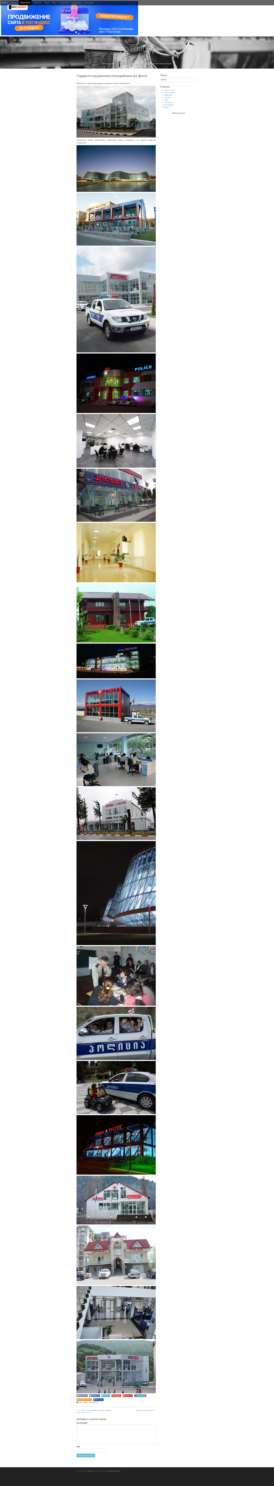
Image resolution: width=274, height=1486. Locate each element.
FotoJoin (90, 1471)
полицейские (94, 1402)
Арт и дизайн (76, 3)
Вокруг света (25, 3)
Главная (4, 3)
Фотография (88, 3)
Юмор (47, 3)
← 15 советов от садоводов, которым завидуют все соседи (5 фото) (94, 1411)
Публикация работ (114, 1471)
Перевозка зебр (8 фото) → (146, 1410)
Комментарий (82, 1423)
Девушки (14, 3)
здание (85, 1402)
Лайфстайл (37, 3)
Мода (54, 3)
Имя (78, 1447)
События (167, 97)
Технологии (63, 3)
